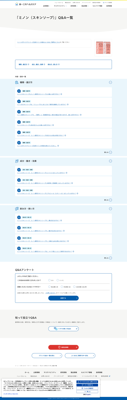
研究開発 (73, 6)
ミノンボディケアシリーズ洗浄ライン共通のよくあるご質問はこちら (38, 42)
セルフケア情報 (97, 6)
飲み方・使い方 (52, 64)
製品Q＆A (68, 2)
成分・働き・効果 (37, 64)
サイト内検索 (108, 2)
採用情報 (109, 6)
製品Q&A (35, 365)
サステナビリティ (59, 6)
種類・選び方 (23, 64)
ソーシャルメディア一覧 (89, 376)
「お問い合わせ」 (50, 293)
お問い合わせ (76, 2)
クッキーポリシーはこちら (11, 393)
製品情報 (84, 6)
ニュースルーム (59, 2)
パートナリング (86, 2)
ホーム (16, 365)
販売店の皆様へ (97, 2)
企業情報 (46, 6)
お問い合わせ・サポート (25, 365)
